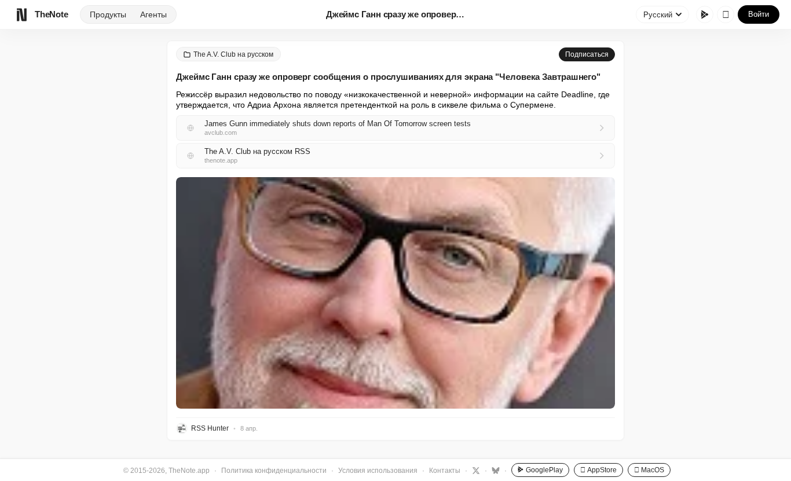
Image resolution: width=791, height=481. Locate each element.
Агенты (153, 14)
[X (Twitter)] (474, 470)
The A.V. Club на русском (233, 54)
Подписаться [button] (587, 54)
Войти (758, 14)
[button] (395, 293)
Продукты (108, 14)
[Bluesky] (494, 470)
